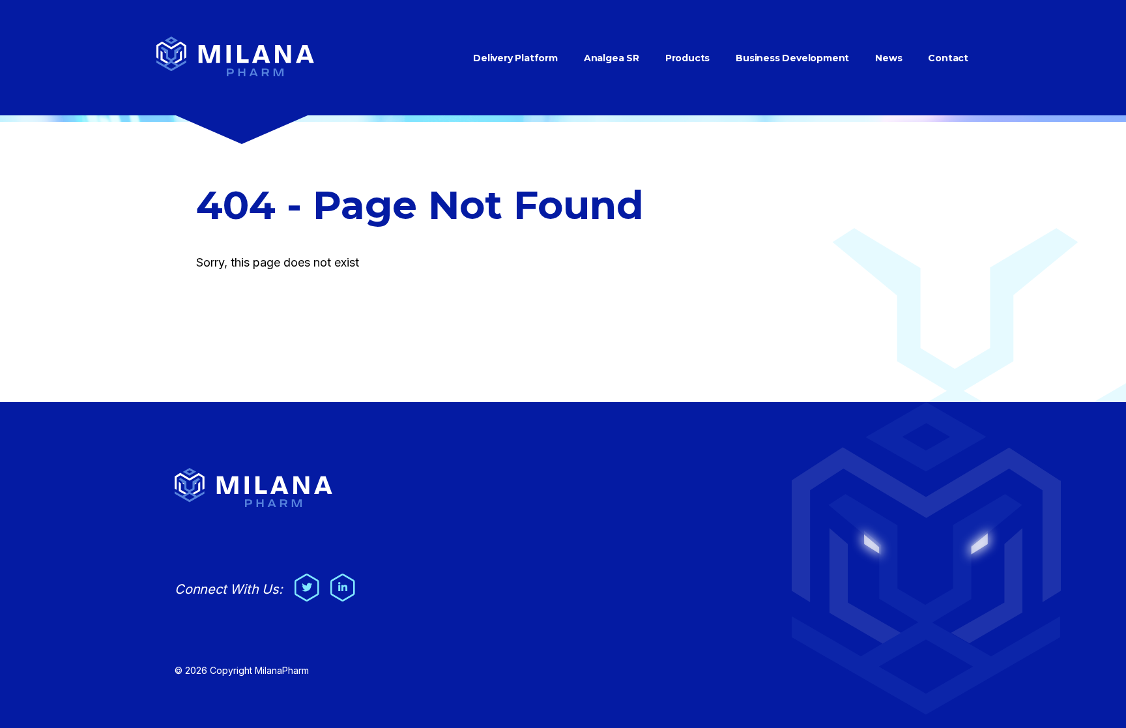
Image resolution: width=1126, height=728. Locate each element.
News (888, 58)
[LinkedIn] (341, 583)
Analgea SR (611, 58)
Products (687, 58)
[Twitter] (306, 583)
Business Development (792, 58)
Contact (948, 58)
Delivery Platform (515, 58)
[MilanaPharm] (235, 72)
